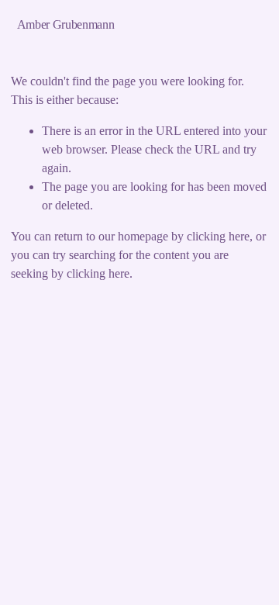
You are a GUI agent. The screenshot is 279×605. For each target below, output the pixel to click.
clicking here (218, 236)
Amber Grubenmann (66, 24)
